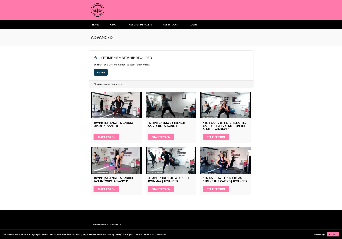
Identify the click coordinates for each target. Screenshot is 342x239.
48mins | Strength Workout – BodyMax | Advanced (171, 160)
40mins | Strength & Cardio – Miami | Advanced (116, 105)
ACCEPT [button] (333, 234)
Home (95, 24)
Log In (193, 24)
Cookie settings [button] (318, 234)
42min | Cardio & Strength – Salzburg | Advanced (171, 105)
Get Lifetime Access (140, 24)
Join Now (100, 72)
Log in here (117, 84)
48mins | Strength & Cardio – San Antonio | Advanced (116, 160)
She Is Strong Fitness (107, 10)
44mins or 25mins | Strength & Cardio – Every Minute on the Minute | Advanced (225, 105)
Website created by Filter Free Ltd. (107, 224)
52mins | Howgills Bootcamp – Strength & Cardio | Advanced (225, 160)
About (114, 24)
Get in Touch (170, 24)
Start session (106, 137)
